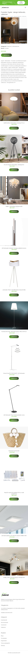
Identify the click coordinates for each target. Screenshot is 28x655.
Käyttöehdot (4, 640)
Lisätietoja (6, 55)
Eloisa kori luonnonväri (14, 450)
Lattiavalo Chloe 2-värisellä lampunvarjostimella (14, 289)
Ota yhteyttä (4, 638)
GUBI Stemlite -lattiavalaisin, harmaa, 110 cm (14, 123)
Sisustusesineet (4, 622)
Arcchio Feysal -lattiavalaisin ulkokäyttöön (14, 164)
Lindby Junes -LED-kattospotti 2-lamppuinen (14, 577)
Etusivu (2, 16)
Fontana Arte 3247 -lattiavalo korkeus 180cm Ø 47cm (14, 331)
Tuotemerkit (3, 624)
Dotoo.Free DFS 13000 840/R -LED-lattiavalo (14, 373)
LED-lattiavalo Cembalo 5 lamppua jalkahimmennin (14, 248)
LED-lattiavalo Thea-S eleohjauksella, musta (14, 415)
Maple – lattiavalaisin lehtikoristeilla (14, 206)
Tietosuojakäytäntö (5, 643)
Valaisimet (9, 46)
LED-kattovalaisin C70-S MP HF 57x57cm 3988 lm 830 (14, 535)
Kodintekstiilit (4, 620)
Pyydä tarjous (21, 3)
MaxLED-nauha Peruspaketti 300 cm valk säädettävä (14, 493)
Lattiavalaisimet (15, 46)
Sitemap (3, 645)
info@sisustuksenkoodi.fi (6, 612)
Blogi (2, 635)
